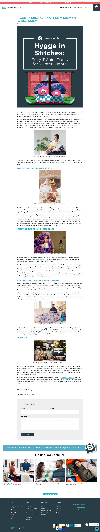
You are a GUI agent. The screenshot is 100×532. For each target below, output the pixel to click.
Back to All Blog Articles (50, 494)
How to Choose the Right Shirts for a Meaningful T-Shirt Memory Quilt (81, 483)
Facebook (58, 506)
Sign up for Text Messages (45, 513)
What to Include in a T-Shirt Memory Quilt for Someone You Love (48, 483)
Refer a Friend (44, 508)
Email (52, 409)
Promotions (70, 1)
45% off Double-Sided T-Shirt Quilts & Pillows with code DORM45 (50, 3)
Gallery (77, 1)
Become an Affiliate (46, 510)
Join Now (80, 509)
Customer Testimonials (32, 508)
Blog (81, 1)
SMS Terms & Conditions (32, 515)
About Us (28, 506)
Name (23, 409)
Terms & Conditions (31, 513)
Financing (13, 510)
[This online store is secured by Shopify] (77, 525)
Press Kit (28, 519)
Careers (43, 506)
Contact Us (14, 519)
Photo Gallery (29, 510)
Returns (13, 514)
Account (90, 1)
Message (24, 416)
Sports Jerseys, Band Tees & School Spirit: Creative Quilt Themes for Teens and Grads (18, 483)
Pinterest (58, 508)
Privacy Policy (29, 517)
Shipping (13, 512)
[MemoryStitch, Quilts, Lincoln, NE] (69, 525)
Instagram (58, 510)
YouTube (58, 513)
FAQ (85, 1)
